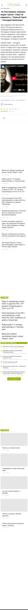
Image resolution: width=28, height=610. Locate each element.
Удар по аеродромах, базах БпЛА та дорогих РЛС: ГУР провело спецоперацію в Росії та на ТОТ (14, 190)
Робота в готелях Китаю (11, 448)
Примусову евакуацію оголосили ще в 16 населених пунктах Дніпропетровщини (14, 213)
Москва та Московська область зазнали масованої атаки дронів (14, 235)
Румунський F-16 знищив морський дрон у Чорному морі (13, 180)
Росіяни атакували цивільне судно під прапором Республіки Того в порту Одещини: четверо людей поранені (13, 224)
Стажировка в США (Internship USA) (13, 469)
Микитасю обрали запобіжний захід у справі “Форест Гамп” (13, 171)
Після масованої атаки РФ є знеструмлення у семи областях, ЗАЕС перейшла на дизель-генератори (13, 201)
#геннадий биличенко (5, 100)
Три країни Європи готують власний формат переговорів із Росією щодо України (13, 245)
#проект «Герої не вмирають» (18, 100)
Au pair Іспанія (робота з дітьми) (11, 492)
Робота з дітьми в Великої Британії (11, 515)
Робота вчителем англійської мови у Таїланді (13, 524)
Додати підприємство (14, 379)
